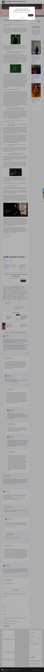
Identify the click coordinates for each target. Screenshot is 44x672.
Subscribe (30, 15)
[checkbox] (2, 670)
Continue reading (22, 17)
